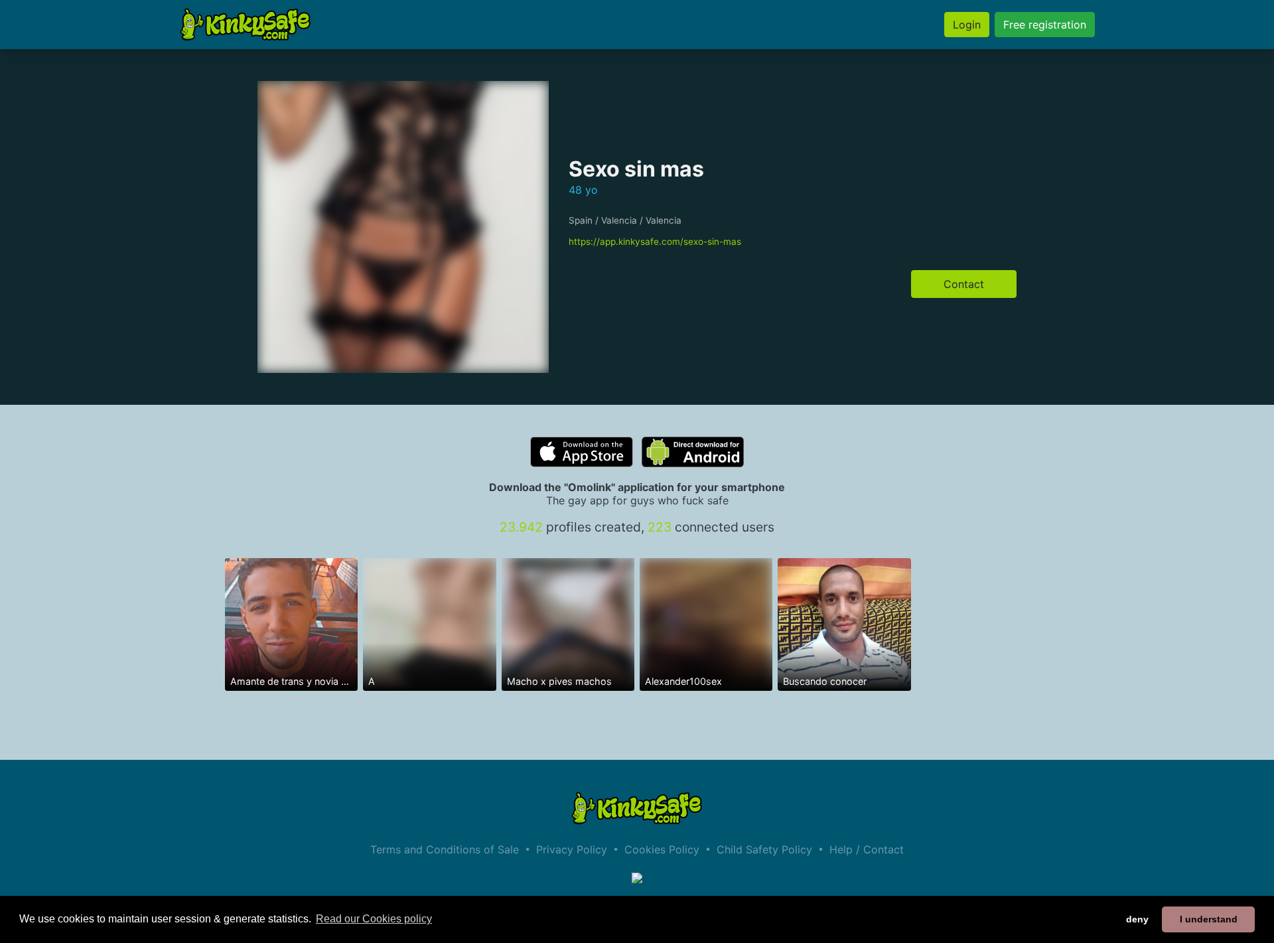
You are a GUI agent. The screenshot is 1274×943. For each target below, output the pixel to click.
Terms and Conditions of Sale (444, 849)
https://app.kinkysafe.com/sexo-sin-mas (655, 241)
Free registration (1044, 24)
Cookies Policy (661, 849)
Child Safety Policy (764, 849)
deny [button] (1137, 919)
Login (967, 24)
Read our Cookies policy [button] (374, 918)
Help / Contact (866, 849)
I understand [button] (1209, 919)
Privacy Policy (571, 849)
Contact (964, 284)
